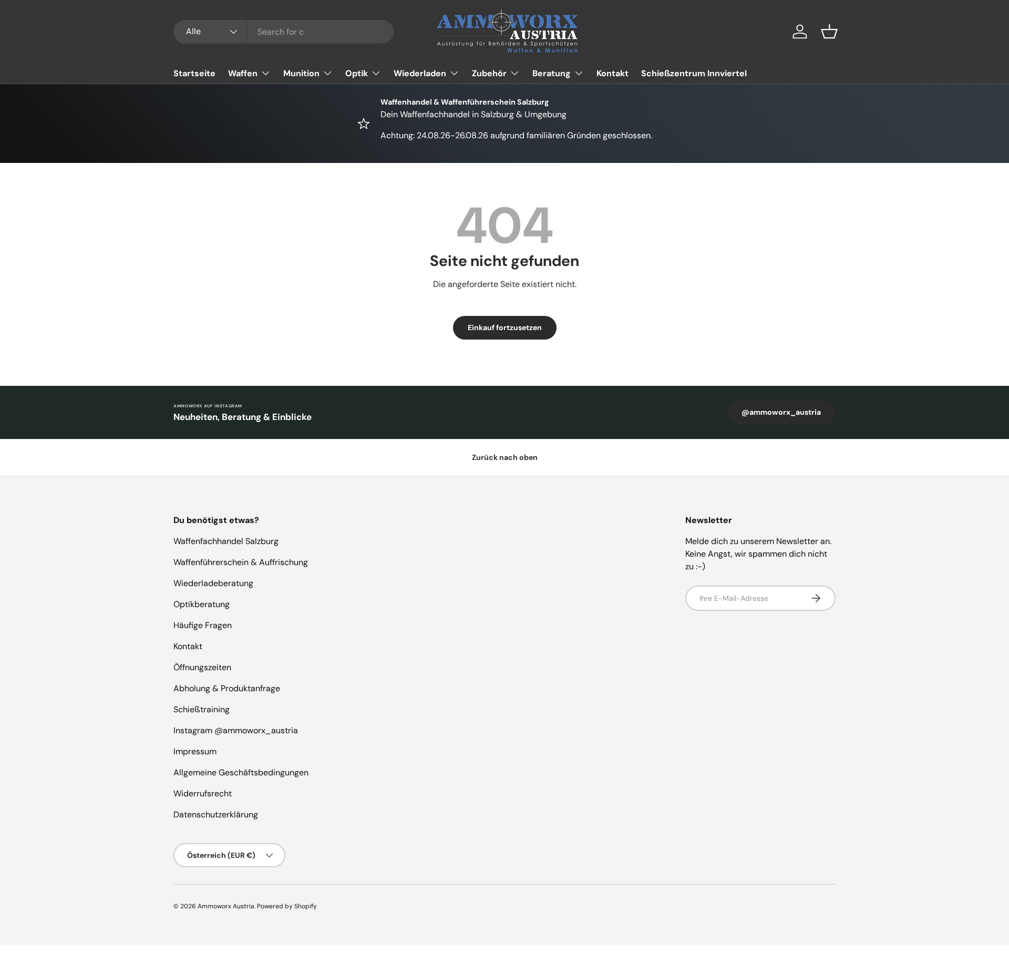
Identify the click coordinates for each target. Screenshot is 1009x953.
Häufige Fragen (202, 625)
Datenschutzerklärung (215, 814)
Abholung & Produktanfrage (226, 688)
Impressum (195, 751)
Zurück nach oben (505, 457)
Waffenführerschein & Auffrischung (240, 562)
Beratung (551, 73)
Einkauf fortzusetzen (505, 327)
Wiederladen (420, 73)
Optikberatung (201, 604)
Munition (301, 73)
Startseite (194, 73)
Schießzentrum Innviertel (694, 73)
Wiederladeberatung (213, 583)
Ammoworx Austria (226, 906)
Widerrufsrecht (202, 793)
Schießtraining (201, 709)
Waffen (243, 73)
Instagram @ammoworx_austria (235, 730)
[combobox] (283, 32)
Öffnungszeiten (202, 667)
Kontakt (612, 73)
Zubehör (489, 73)
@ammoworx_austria (781, 412)
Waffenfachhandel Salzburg (226, 541)
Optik (356, 73)
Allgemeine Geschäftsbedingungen (240, 772)
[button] (829, 31)
